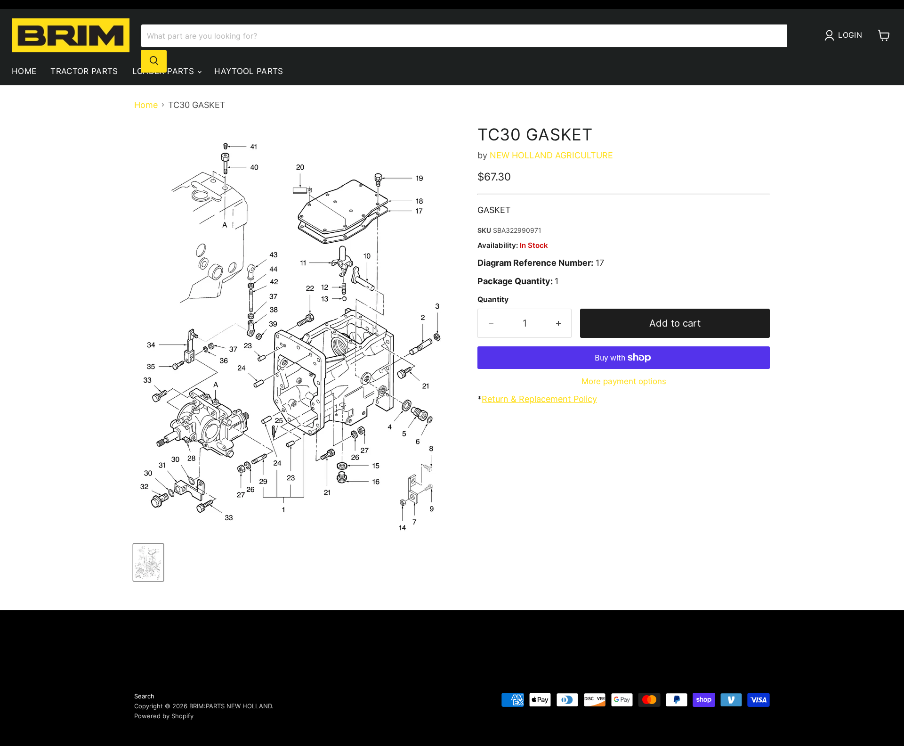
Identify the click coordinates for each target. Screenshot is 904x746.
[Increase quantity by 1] (558, 323)
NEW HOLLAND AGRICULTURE (551, 155)
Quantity (492, 299)
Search (144, 696)
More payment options (623, 381)
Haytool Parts (248, 71)
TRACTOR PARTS (84, 71)
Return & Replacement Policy (539, 399)
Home (24, 71)
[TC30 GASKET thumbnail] (148, 562)
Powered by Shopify (164, 716)
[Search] (154, 61)
